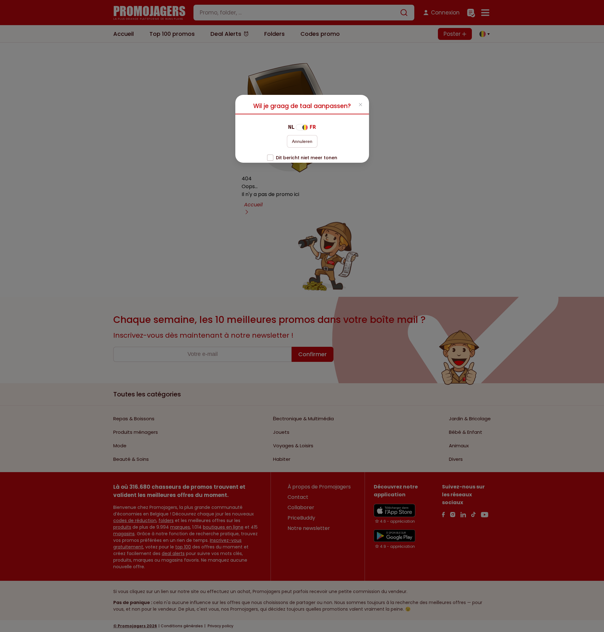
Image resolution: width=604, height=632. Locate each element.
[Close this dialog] (360, 105)
